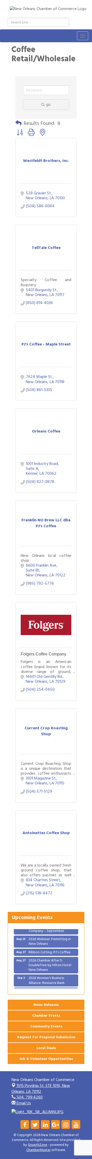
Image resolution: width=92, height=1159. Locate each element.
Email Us (23, 1103)
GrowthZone (37, 1145)
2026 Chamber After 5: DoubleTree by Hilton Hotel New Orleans (50, 962)
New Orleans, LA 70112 (41, 1088)
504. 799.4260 (29, 1097)
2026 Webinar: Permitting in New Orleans (50, 938)
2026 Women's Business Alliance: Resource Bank (47, 977)
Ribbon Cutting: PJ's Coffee (50, 949)
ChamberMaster (38, 1150)
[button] (18, 123)
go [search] (48, 104)
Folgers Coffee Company (43, 654)
